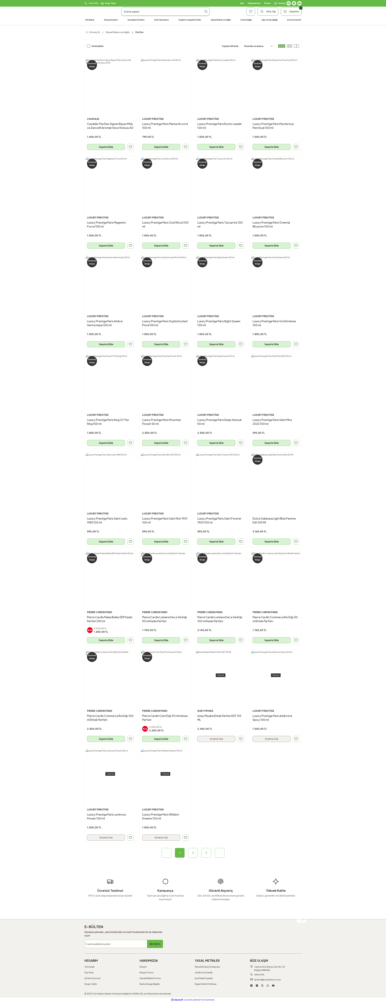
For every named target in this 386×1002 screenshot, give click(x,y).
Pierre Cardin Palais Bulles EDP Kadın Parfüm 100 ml (109, 619)
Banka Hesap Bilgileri (150, 984)
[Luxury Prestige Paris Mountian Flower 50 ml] (165, 379)
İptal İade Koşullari (204, 978)
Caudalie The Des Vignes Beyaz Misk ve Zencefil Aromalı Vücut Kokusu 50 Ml (110, 126)
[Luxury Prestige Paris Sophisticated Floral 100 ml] (165, 280)
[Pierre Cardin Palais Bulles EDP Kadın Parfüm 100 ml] (110, 576)
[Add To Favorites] (130, 147)
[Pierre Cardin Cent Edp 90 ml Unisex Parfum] (165, 675)
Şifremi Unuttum (92, 978)
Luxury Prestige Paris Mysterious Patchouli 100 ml (273, 125)
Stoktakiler (98, 46)
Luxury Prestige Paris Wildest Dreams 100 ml (160, 816)
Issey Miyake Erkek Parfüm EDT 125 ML (219, 717)
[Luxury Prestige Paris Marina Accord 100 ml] (165, 83)
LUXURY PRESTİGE (153, 118)
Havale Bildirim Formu (150, 978)
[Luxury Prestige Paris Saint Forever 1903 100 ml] (220, 477)
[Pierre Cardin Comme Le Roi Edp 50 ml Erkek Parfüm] (275, 576)
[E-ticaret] (192, 1000)
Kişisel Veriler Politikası (206, 984)
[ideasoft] (177, 999)
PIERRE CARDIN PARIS (99, 612)
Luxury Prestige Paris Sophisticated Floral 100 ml (164, 323)
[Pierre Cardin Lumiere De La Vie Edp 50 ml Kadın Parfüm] (165, 576)
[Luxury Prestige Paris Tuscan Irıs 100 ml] (220, 181)
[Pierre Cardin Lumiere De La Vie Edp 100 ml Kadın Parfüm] (220, 576)
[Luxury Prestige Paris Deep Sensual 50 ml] (220, 379)
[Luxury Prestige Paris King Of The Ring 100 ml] (110, 379)
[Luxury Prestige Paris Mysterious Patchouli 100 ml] (275, 83)
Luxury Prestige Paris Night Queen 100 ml (218, 323)
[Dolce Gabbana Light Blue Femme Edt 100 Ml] (275, 477)
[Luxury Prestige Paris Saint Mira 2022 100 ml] (275, 379)
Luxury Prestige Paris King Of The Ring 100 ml (108, 421)
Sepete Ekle (106, 146)
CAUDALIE (93, 118)
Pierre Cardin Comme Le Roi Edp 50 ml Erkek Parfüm (275, 619)
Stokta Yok (216, 738)
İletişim (143, 966)
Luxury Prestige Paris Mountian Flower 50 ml (161, 421)
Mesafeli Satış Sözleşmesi (207, 966)
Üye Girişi (88, 972)
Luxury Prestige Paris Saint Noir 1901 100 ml (164, 520)
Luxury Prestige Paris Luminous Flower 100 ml (106, 816)
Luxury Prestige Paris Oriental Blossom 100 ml (271, 224)
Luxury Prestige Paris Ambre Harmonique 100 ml (105, 323)
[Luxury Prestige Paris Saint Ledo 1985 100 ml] (110, 477)
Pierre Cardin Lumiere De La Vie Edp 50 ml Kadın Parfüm (164, 619)
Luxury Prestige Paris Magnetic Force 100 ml (106, 224)
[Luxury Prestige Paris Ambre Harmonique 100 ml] (110, 280)
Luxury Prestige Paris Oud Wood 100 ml (165, 224)
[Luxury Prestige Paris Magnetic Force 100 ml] (110, 181)
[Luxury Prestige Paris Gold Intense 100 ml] (275, 280)
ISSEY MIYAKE (205, 710)
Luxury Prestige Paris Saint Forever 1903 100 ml (219, 520)
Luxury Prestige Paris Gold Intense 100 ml (274, 323)
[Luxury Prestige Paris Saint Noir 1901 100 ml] (165, 477)
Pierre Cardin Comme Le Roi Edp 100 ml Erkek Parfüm (110, 717)
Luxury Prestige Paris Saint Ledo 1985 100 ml (107, 520)
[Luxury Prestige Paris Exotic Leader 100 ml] (220, 83)
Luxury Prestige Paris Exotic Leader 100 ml (219, 125)
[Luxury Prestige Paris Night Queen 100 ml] (220, 280)
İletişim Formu (147, 972)
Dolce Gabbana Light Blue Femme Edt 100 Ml (274, 520)
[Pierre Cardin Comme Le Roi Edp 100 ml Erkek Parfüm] (110, 675)
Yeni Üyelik (89, 966)
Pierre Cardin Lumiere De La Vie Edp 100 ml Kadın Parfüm (219, 619)
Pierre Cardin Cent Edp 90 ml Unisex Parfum (165, 717)
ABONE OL (155, 944)
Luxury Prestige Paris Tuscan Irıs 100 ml (220, 224)
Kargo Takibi (90, 984)
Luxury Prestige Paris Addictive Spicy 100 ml (272, 717)
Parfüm (139, 32)
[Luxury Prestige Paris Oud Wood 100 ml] (165, 181)
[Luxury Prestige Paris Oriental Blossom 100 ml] (275, 181)
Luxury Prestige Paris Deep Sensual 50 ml (219, 421)
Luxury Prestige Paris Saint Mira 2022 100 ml (272, 421)
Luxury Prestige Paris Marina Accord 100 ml (165, 125)
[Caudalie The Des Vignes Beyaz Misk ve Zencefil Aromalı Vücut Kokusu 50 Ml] (110, 83)
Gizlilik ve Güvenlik (204, 972)
